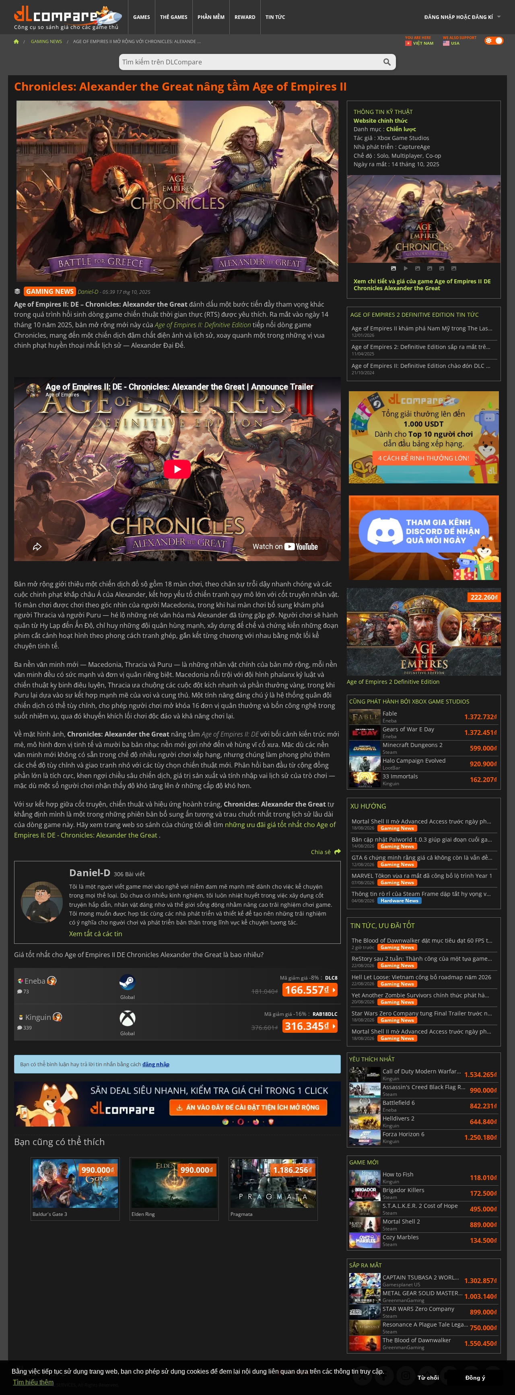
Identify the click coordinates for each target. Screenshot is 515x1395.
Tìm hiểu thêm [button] (33, 1382)
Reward (245, 17)
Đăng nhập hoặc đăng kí (458, 17)
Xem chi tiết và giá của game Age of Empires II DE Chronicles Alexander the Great (422, 285)
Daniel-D (89, 291)
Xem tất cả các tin (95, 933)
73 (25, 991)
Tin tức (275, 17)
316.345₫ (308, 1026)
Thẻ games (173, 17)
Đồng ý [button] (475, 1377)
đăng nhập (155, 1064)
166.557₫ (308, 990)
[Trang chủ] (16, 41)
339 (27, 1027)
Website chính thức (381, 120)
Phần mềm (211, 17)
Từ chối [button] (428, 1377)
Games (141, 17)
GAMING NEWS (50, 291)
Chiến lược (401, 129)
